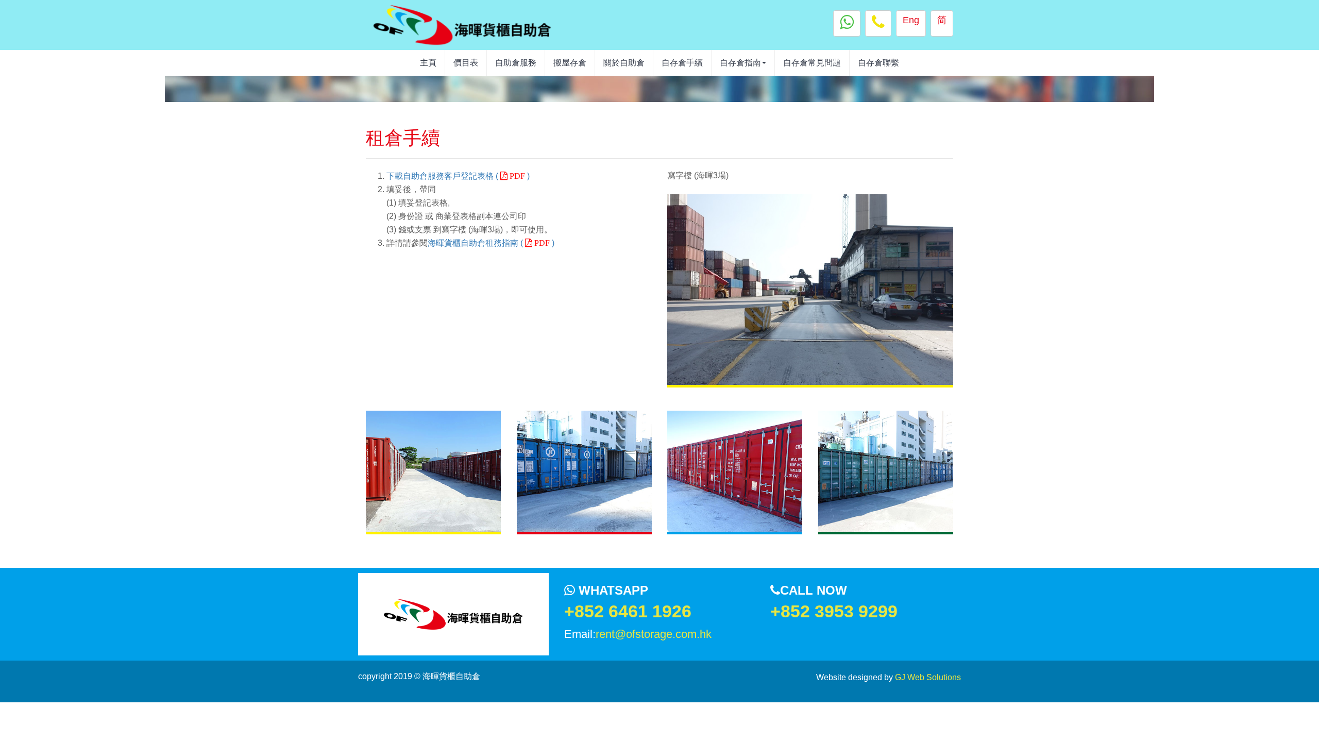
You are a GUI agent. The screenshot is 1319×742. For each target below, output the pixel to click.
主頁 (428, 62)
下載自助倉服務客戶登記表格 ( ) (458, 176)
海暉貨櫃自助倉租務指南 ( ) (491, 243)
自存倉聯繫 (878, 62)
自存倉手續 (682, 62)
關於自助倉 (624, 62)
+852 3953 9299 (834, 611)
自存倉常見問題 (812, 62)
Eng (911, 20)
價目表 (465, 62)
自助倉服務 (515, 62)
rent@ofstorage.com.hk (654, 634)
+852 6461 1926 (627, 611)
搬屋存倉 (569, 62)
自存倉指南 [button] (740, 62)
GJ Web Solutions (928, 677)
